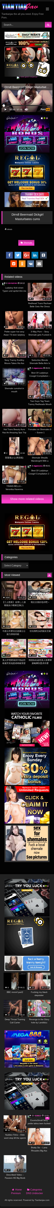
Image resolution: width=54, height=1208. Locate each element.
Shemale (28, 242)
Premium (16, 1193)
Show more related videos (27, 498)
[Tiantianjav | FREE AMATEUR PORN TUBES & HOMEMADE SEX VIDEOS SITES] (22, 7)
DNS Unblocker (34, 1193)
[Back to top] (44, 1199)
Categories (36, 1189)
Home (18, 1189)
